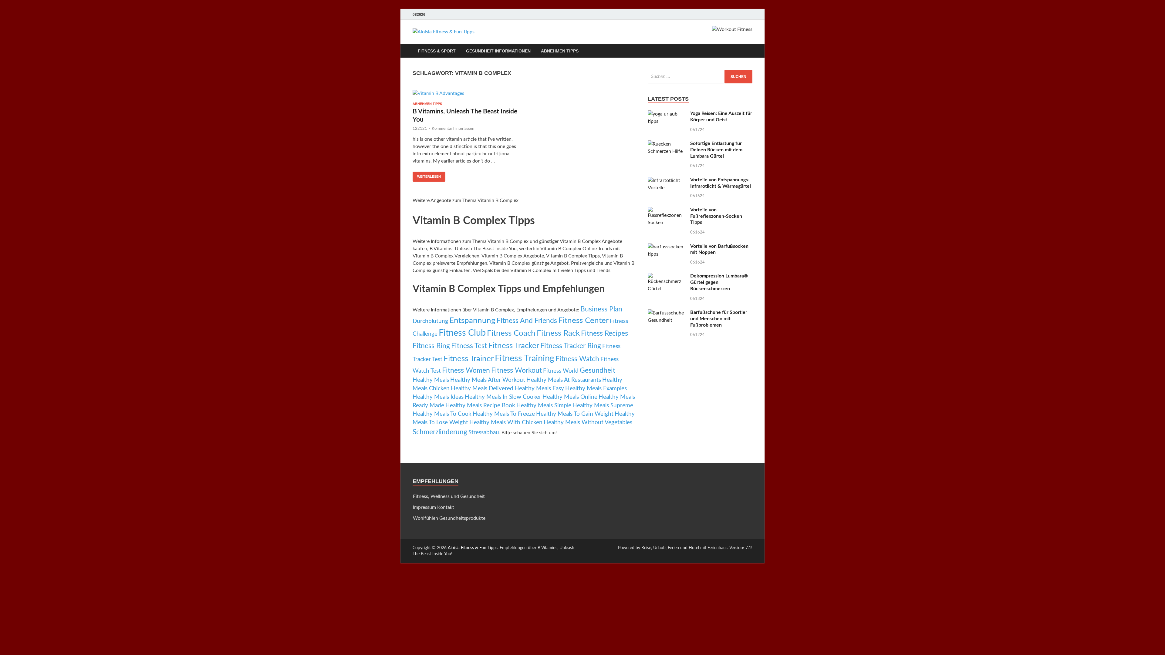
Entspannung (472, 320)
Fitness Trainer (469, 359)
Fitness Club (462, 333)
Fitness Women (466, 370)
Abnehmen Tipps (560, 51)
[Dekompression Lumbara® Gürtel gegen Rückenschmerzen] (667, 276)
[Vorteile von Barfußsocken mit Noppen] (667, 246)
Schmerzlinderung (440, 432)
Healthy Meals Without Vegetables (588, 422)
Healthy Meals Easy (539, 388)
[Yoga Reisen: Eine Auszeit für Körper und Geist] (667, 114)
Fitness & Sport (437, 51)
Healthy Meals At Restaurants (563, 380)
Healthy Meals (431, 380)
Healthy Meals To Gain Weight (574, 414)
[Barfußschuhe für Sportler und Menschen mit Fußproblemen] (667, 313)
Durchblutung (430, 321)
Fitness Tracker (513, 346)
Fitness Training (524, 358)
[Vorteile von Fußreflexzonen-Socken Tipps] (667, 210)
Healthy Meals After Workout (487, 380)
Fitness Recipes (604, 333)
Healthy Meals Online (569, 397)
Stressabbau (483, 432)
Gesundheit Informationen (498, 51)
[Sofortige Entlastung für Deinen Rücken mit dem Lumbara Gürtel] (667, 144)
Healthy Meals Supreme (602, 405)
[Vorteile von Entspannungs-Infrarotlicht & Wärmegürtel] (667, 180)
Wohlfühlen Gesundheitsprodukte (449, 518)
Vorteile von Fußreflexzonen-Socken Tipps (716, 216)
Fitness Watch (577, 359)
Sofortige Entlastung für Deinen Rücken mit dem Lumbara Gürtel (716, 150)
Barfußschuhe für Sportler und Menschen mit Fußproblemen (718, 319)
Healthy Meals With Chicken (505, 422)
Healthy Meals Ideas (438, 397)
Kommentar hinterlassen (453, 129)
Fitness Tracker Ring (570, 346)
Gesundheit (597, 370)
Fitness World (561, 371)
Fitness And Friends (527, 320)
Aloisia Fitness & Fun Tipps (473, 548)
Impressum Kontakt (433, 507)
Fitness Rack (558, 333)
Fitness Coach (511, 333)
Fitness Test (469, 346)
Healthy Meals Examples (596, 388)
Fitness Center (583, 320)
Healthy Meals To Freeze (504, 414)
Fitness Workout (516, 370)
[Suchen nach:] (700, 76)
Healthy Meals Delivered (482, 388)
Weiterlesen (429, 176)
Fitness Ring (431, 346)
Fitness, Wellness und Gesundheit (449, 496)
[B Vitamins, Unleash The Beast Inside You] (465, 93)
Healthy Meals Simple (543, 405)
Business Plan (601, 309)
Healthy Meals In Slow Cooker (503, 397)
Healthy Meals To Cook (442, 414)
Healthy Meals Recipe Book (480, 405)
